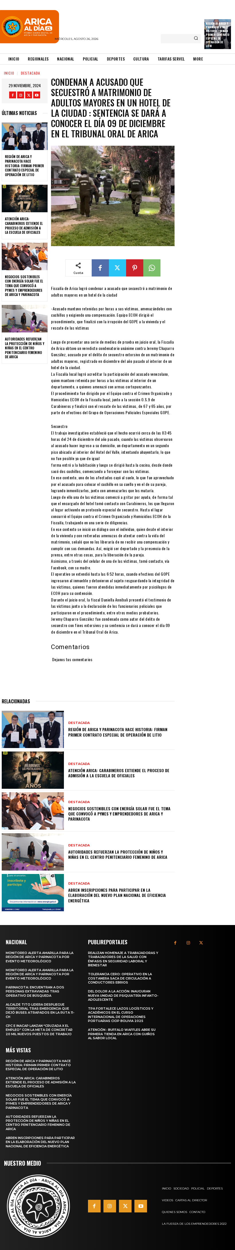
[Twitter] (28, 94)
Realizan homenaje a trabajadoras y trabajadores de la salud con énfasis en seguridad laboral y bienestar (123, 959)
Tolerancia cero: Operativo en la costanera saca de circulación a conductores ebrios (120, 978)
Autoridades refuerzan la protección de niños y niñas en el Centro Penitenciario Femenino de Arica (24, 347)
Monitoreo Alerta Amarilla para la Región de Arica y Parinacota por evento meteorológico (39, 957)
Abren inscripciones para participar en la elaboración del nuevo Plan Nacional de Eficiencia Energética (117, 895)
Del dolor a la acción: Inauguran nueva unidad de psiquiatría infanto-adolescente (123, 995)
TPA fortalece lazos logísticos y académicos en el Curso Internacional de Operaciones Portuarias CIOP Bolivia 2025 (120, 1014)
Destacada (30, 73)
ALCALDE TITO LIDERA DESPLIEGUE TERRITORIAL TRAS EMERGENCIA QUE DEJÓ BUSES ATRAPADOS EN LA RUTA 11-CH (40, 1010)
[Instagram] (20, 94)
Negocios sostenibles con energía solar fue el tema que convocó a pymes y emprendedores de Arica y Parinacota (24, 285)
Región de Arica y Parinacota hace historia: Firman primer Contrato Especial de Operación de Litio (217, 34)
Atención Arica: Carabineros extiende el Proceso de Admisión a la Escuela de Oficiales (24, 225)
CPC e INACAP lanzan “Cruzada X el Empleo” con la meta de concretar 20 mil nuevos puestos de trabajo (39, 1030)
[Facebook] (12, 94)
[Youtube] (36, 94)
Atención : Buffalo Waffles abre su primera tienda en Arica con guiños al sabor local (122, 1034)
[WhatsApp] (151, 268)
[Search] (196, 38)
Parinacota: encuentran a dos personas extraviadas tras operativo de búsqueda (35, 991)
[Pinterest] (134, 268)
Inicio (9, 73)
